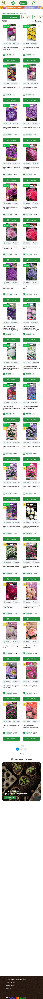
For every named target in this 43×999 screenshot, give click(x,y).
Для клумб (26, 17)
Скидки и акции (11, 982)
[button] (10, 319)
